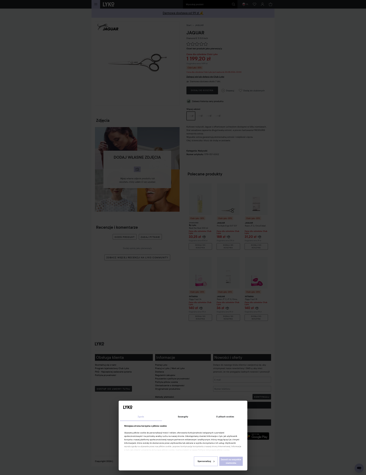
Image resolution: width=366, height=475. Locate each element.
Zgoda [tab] (141, 416)
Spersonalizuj (204, 461)
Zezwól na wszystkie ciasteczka (231, 461)
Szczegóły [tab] (183, 416)
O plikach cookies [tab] (225, 416)
